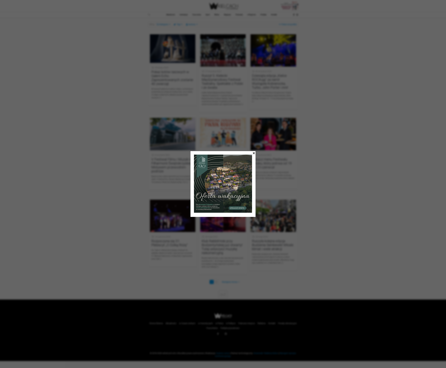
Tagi (178, 24)
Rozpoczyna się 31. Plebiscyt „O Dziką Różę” (169, 243)
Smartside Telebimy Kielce (266, 353)
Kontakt (271, 323)
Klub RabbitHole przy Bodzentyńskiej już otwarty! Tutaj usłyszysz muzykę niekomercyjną (222, 247)
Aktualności (171, 323)
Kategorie (163, 24)
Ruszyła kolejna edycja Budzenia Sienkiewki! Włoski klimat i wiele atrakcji (272, 245)
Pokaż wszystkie (289, 24)
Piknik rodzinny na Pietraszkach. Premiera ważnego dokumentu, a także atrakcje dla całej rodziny (219, 164)
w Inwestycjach (205, 323)
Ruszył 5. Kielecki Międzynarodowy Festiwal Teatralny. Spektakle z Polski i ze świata (222, 82)
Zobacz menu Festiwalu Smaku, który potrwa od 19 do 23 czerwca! (272, 163)
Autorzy (191, 24)
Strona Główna (156, 323)
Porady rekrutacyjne (287, 323)
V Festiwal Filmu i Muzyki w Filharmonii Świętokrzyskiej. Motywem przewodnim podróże (171, 165)
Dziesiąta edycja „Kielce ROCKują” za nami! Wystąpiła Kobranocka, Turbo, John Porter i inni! (270, 82)
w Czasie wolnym (187, 323)
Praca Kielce (212, 328)
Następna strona (229, 282)
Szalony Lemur (223, 353)
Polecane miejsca (246, 323)
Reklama (262, 323)
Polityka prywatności (230, 328)
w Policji (219, 323)
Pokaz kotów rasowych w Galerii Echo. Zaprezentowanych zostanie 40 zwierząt (172, 78)
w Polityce (231, 323)
